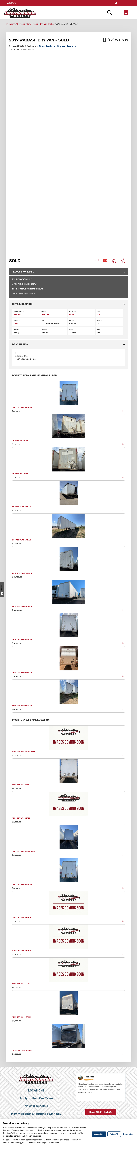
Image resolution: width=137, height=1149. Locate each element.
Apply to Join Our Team (36, 1098)
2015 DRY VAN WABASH (22, 606)
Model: (43, 311)
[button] (116, 3)
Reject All (114, 1134)
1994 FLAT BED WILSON (22, 1050)
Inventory (10, 24)
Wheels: (44, 329)
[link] (97, 261)
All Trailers (20, 24)
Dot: (98, 329)
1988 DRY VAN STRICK (21, 917)
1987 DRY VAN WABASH (22, 407)
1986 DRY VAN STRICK (21, 818)
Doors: (16, 329)
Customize (128, 1134)
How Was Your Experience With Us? (36, 1114)
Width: (99, 320)
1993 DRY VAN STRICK (21, 1017)
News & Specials (36, 1106)
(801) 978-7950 (118, 39)
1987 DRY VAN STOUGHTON (23, 851)
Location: (72, 311)
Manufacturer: (19, 311)
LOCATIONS (36, 1090)
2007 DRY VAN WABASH (22, 507)
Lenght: (72, 320)
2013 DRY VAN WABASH (22, 573)
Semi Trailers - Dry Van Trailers (40, 24)
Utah (71, 314)
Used (16, 323)
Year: (99, 311)
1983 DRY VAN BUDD (20, 785)
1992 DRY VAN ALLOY (21, 984)
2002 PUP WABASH (20, 440)
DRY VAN (45, 314)
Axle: (71, 329)
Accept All (99, 1134)
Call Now (12, 3)
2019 (99, 314)
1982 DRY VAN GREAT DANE (23, 752)
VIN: (42, 320)
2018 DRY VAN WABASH (22, 639)
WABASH (17, 314)
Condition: (17, 320)
